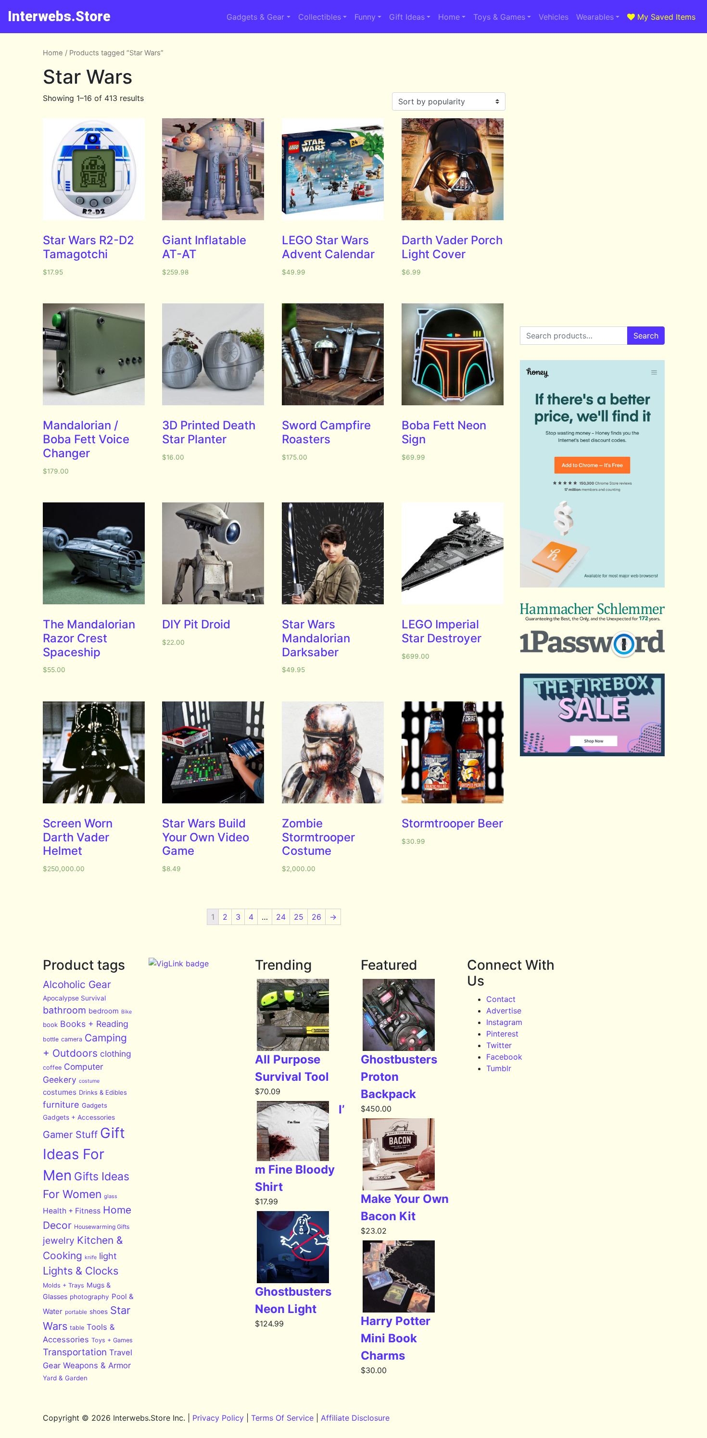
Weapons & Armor (97, 1365)
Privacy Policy (218, 1418)
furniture (61, 1104)
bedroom (103, 1011)
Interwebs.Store (59, 16)
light (108, 1255)
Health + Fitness (72, 1210)
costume (89, 1081)
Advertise (503, 1010)
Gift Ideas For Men (84, 1154)
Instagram (504, 1022)
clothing (115, 1054)
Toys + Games (112, 1340)
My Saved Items (665, 17)
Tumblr (498, 1068)
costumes (59, 1092)
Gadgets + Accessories (79, 1117)
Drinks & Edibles (103, 1092)
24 (281, 917)
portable (76, 1311)
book (50, 1024)
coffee (52, 1067)
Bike (126, 1012)
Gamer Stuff (70, 1134)
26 (316, 917)
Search (645, 335)
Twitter (499, 1045)
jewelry (59, 1240)
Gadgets (94, 1105)
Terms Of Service (282, 1418)
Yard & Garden (65, 1378)
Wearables (595, 17)
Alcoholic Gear (77, 984)
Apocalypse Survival (74, 998)
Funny (365, 17)
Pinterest (502, 1033)
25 (298, 917)
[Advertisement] (592, 108)
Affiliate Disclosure (355, 1418)
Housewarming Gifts (101, 1226)
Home (449, 17)
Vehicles (553, 17)
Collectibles (319, 17)
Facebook (504, 1057)
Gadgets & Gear (255, 17)
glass (110, 1196)
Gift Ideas (407, 17)
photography (89, 1296)
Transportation (75, 1352)
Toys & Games (499, 17)
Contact (501, 999)
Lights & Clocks (80, 1270)
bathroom (64, 1010)
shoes (98, 1311)
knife (91, 1257)
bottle (51, 1039)
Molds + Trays (63, 1285)
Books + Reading (94, 1024)
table (77, 1327)
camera (71, 1039)
